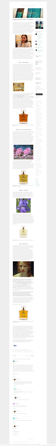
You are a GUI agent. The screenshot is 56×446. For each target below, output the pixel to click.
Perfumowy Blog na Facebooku (38, 56)
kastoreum (27, 350)
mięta (37, 145)
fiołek (37, 119)
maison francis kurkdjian (38, 143)
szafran (40, 167)
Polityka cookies (39, 444)
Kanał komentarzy (38, 184)
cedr (36, 108)
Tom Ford (37, 171)
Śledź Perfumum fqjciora (39, 94)
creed (37, 114)
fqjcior (18, 20)
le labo (37, 141)
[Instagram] (37, 64)
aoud (41, 103)
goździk (16, 350)
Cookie (16, 360)
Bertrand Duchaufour (38, 105)
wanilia (40, 172)
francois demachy (39, 122)
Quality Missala (38, 163)
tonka (41, 171)
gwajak (37, 131)
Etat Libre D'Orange (39, 118)
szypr (37, 168)
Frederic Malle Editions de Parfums (39, 125)
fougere (40, 119)
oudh (36, 150)
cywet (14, 350)
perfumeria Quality (39, 151)
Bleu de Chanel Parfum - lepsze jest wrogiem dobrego (40, 51)
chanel (39, 108)
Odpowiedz (14, 376)
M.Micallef (40, 141)
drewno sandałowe (39, 117)
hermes (40, 131)
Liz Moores (31, 350)
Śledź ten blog (38, 86)
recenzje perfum (26, 349)
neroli (39, 145)
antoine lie (37, 103)
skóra (37, 167)
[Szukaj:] (39, 74)
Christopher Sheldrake (38, 111)
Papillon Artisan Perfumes (20, 349)
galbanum (37, 127)
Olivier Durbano (38, 146)
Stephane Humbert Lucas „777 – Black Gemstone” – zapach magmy (17, 355)
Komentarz (32, 439)
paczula (39, 150)
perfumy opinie (38, 159)
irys (22, 350)
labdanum (37, 140)
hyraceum (19, 350)
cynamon (40, 114)
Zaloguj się (37, 181)
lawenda (41, 140)
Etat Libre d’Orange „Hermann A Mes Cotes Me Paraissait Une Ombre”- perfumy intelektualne (29, 355)
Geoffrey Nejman (38, 128)
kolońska (37, 137)
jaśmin (24, 350)
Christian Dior (38, 109)
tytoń (37, 172)
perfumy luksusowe (39, 155)
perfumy (37, 154)
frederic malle (38, 123)
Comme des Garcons (39, 113)
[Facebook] (36, 64)
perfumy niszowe (38, 158)
